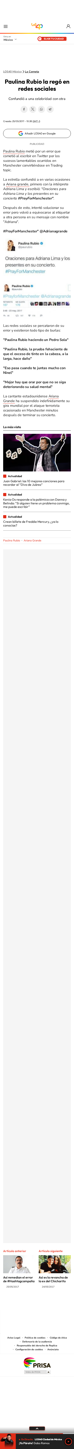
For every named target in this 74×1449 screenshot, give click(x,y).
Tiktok (17, 1302)
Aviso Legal (13, 1337)
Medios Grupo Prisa (37, 1372)
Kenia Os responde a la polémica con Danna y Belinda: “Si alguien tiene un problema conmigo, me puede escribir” (36, 503)
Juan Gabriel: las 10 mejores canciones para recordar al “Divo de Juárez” (33, 483)
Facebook (24, 109)
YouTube (25, 1302)
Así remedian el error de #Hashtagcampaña (19, 1279)
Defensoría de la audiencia (37, 1341)
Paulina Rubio (14, 151)
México (8, 40)
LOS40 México (37, 26)
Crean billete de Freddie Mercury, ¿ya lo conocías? (30, 523)
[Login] (68, 26)
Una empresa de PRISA (37, 1362)
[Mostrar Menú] (5, 26)
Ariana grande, (17, 184)
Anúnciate (53, 1349)
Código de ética (58, 1337)
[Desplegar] (37, 1428)
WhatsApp (41, 109)
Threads (57, 1302)
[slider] (37, 1433)
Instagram (33, 1302)
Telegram (50, 109)
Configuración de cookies (29, 1349)
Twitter (32, 109)
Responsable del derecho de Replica (37, 1345)
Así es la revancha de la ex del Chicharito (53, 1279)
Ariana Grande (32, 540)
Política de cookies (35, 1337)
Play (68, 1441)
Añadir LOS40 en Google (40, 133)
